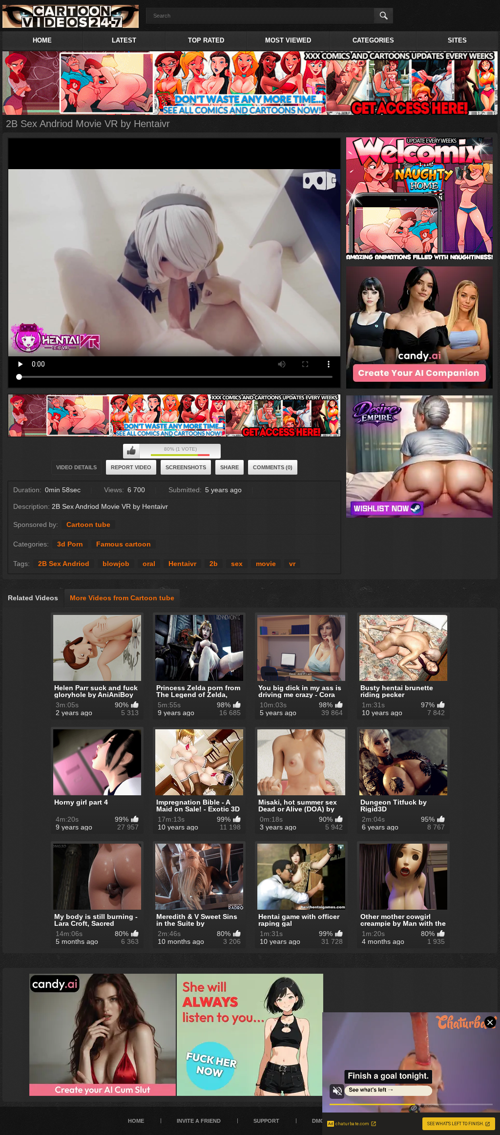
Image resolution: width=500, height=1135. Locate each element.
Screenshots (186, 467)
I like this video (131, 451)
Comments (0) (272, 467)
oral (149, 564)
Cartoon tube (88, 524)
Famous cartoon (123, 544)
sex (237, 564)
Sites (457, 40)
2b (213, 564)
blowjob (116, 564)
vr (292, 564)
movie (266, 564)
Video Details (76, 467)
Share (229, 467)
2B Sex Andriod (63, 564)
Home (42, 40)
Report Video (131, 467)
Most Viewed (288, 40)
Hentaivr (182, 564)
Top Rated (206, 40)
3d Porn (70, 544)
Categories (373, 40)
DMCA (320, 1121)
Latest (124, 40)
